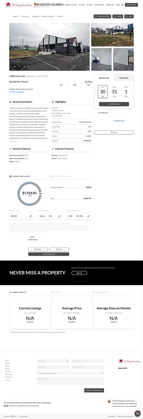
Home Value (8, 374)
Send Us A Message (94, 390)
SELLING (90, 5)
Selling (7, 368)
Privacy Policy (111, 416)
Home (7, 360)
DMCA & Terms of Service (125, 416)
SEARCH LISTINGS (71, 5)
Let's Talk (131, 5)
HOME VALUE (99, 5)
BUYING (82, 5)
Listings (7, 363)
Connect (7, 380)
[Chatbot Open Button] (137, 413)
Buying (7, 366)
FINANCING (110, 5)
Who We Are (9, 377)
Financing (8, 371)
